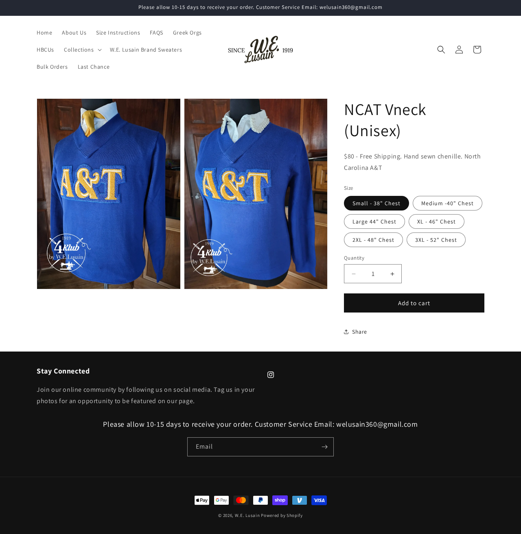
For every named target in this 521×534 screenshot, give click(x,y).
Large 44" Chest (374, 221)
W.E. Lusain (248, 515)
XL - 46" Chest (436, 221)
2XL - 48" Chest (373, 239)
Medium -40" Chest (447, 203)
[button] (82, 49)
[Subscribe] (324, 446)
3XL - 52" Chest (436, 239)
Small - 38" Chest (376, 203)
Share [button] (359, 331)
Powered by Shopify (282, 515)
